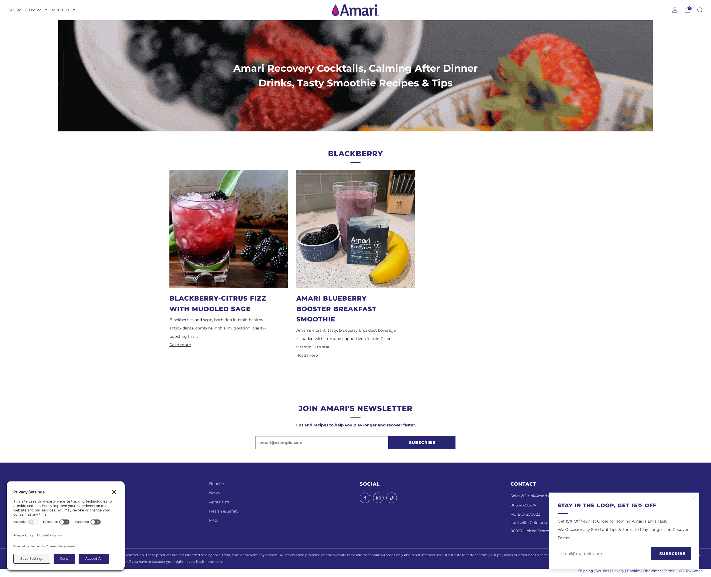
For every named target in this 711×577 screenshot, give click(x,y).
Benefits (217, 483)
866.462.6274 (523, 505)
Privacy (618, 571)
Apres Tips (219, 501)
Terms (669, 571)
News (214, 492)
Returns (602, 571)
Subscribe (672, 553)
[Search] (700, 10)
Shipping (585, 571)
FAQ (213, 520)
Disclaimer (652, 571)
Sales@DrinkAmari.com (533, 495)
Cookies (633, 571)
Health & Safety (224, 511)
